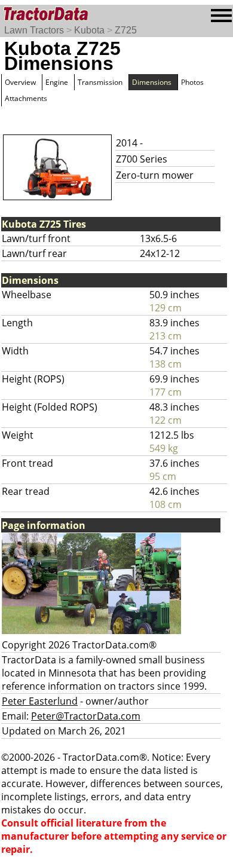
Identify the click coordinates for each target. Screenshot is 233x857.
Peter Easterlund (40, 701)
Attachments (26, 98)
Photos (192, 82)
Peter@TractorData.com (85, 716)
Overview (20, 82)
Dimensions (151, 82)
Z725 (126, 30)
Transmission (100, 82)
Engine (56, 82)
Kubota (89, 30)
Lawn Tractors (34, 30)
